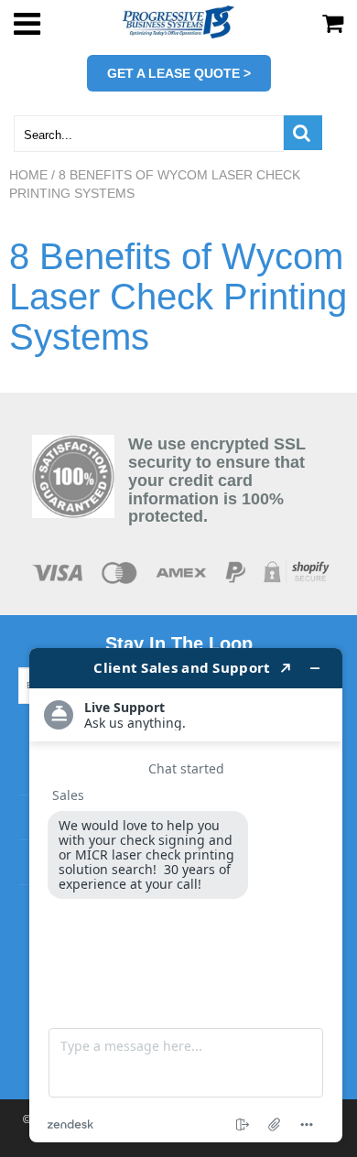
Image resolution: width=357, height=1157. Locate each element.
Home (28, 175)
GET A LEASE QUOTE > (179, 73)
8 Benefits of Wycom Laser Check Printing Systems (178, 296)
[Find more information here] (186, 895)
